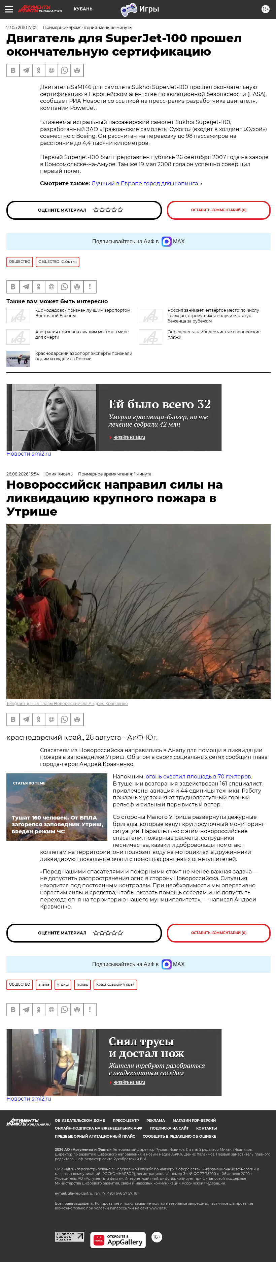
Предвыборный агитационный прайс (95, 1136)
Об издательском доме (80, 1120)
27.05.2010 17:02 (22, 27)
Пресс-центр (126, 1120)
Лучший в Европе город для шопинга (145, 183)
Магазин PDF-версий (194, 1120)
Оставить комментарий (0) (219, 210)
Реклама (155, 1120)
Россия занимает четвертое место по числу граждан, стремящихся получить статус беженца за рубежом (213, 316)
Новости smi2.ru (28, 454)
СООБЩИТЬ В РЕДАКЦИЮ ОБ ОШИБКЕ (179, 1136)
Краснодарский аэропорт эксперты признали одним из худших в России (83, 356)
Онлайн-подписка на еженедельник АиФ (98, 1128)
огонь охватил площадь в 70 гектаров (198, 776)
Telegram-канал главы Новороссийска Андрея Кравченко (67, 703)
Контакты (206, 1128)
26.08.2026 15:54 (22, 473)
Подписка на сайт (169, 1128)
